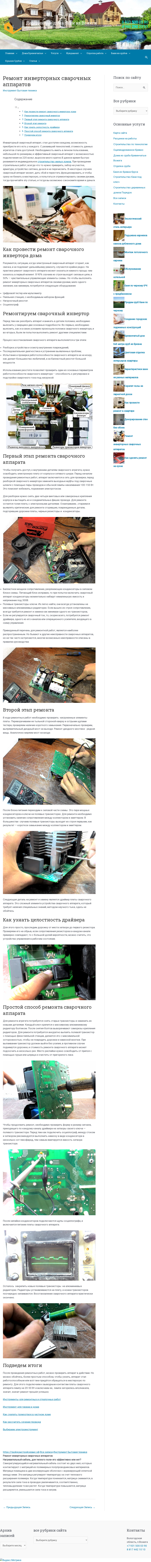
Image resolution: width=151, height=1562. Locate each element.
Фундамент (72, 53)
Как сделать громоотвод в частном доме (27, 1414)
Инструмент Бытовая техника (20, 90)
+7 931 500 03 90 (137, 1545)
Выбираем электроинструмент (20, 1429)
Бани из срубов (119, 53)
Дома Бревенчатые (32, 53)
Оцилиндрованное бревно (128, 149)
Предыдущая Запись (16, 1507)
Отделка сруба (121, 166)
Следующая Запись (82, 1507)
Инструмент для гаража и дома (21, 1406)
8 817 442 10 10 (136, 1549)
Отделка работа (95, 53)
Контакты (119, 203)
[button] (146, 57)
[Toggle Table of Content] (16, 107)
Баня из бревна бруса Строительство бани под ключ (127, 176)
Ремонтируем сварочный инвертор (42, 115)
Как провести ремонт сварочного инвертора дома (50, 111)
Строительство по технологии (130, 144)
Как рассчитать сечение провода (22, 1421)
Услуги (55, 53)
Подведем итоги (32, 135)
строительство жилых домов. (55, 161)
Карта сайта (120, 132)
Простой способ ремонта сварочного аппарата (48, 131)
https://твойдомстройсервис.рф (21, 1452)
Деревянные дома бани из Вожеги (61, 23)
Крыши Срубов (13, 60)
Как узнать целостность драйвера (42, 127)
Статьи (33, 60)
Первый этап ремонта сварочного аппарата (46, 119)
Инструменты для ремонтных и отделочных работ (32, 1399)
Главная (9, 53)
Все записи (46, 1452)
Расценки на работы (125, 138)
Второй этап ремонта (35, 123)
